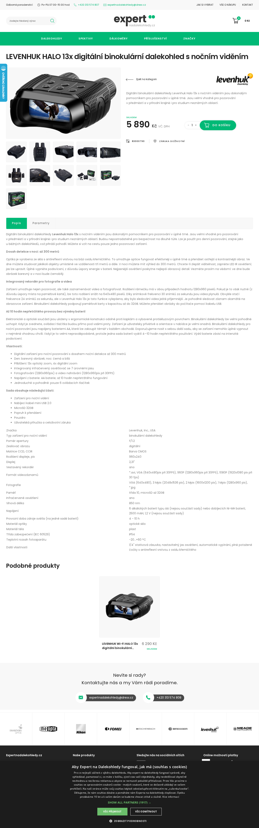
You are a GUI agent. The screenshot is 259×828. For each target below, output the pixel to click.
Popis (16, 223)
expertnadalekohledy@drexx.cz (126, 4)
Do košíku (221, 125)
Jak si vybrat (204, 4)
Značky (189, 38)
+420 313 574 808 (169, 698)
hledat (52, 21)
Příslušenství (155, 38)
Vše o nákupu (228, 4)
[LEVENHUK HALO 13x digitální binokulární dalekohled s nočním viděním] (63, 103)
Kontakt (247, 4)
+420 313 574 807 (88, 4)
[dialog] (129, 794)
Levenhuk (228, 79)
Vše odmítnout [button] (146, 811)
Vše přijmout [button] (112, 811)
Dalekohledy (51, 38)
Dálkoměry (118, 38)
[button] (129, 802)
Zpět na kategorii (146, 79)
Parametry (41, 223)
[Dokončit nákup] (242, 21)
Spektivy (86, 38)
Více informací (170, 796)
